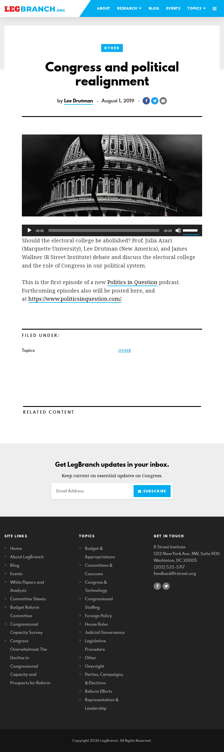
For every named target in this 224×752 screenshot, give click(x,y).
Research (127, 8)
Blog (154, 8)
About (103, 8)
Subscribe (154, 491)
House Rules (96, 624)
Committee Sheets (28, 598)
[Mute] (178, 230)
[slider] (191, 230)
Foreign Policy (98, 615)
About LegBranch (27, 556)
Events (173, 8)
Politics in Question (132, 282)
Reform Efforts (98, 691)
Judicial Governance (105, 632)
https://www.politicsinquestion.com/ (74, 298)
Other (112, 48)
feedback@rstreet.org (175, 573)
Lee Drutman (78, 100)
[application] (112, 230)
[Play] (29, 230)
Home (16, 548)
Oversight (94, 666)
